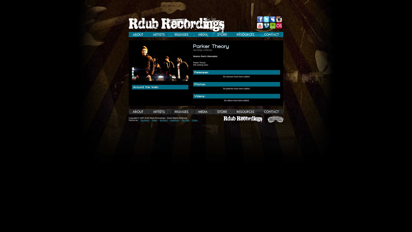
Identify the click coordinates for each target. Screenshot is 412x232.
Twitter (154, 120)
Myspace (164, 120)
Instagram (174, 120)
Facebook (144, 120)
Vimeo (195, 120)
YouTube (185, 120)
